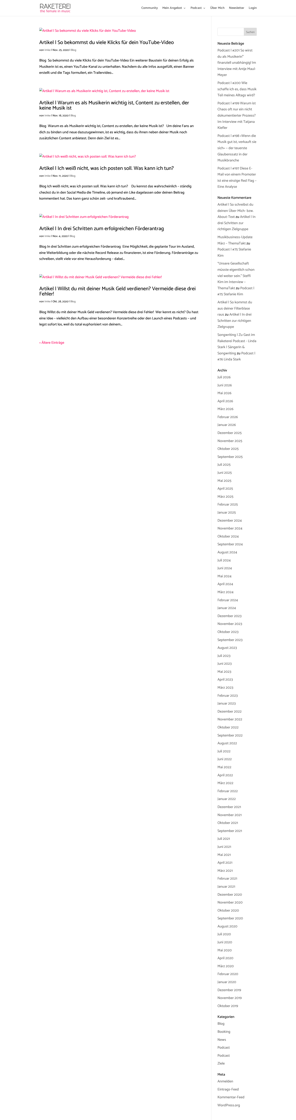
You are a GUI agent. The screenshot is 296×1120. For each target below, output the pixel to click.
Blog (73, 50)
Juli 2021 (223, 839)
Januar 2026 (226, 425)
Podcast (196, 9)
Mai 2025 (224, 481)
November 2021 (229, 815)
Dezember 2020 (229, 895)
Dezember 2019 (229, 990)
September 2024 (230, 544)
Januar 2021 (226, 887)
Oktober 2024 (228, 536)
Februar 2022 (227, 791)
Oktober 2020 (228, 911)
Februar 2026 (227, 417)
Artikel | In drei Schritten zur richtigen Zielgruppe (236, 223)
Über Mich (217, 9)
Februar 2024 (227, 600)
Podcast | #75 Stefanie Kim (235, 291)
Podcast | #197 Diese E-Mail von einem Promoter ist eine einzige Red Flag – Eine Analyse (237, 177)
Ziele (221, 1064)
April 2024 (225, 584)
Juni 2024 (224, 568)
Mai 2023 (224, 672)
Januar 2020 (226, 982)
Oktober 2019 (227, 1006)
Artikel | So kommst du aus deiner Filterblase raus (234, 308)
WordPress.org (228, 1105)
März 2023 (225, 688)
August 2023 (227, 648)
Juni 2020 (224, 942)
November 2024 (229, 528)
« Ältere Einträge (51, 343)
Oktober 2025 (228, 449)
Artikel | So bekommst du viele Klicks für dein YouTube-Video (106, 42)
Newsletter (236, 9)
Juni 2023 (224, 664)
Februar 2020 (227, 974)
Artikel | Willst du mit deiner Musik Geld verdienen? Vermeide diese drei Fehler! (117, 291)
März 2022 (225, 783)
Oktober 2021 (227, 823)
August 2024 (227, 552)
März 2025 (225, 497)
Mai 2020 (224, 950)
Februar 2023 (227, 696)
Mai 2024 (224, 576)
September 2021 (229, 831)
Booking (223, 1032)
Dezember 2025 (229, 433)
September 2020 (230, 918)
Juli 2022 (224, 751)
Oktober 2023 (227, 632)
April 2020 (225, 958)
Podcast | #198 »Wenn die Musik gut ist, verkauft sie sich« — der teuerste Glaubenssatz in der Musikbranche (236, 148)
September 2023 (229, 640)
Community (149, 9)
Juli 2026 (224, 377)
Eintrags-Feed (228, 1089)
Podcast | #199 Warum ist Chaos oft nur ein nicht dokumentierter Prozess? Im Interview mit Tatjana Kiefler (236, 115)
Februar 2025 (227, 505)
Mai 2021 (224, 855)
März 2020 (225, 966)
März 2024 (225, 592)
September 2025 (230, 457)
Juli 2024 (224, 560)
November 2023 (229, 624)
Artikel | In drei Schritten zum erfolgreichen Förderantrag (101, 228)
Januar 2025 (226, 513)
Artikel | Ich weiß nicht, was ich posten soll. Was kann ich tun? (106, 168)
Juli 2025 (224, 465)
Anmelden (225, 1081)
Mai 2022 (224, 767)
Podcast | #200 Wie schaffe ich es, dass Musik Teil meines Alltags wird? (237, 89)
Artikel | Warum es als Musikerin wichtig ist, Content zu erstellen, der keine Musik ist (114, 105)
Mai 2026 (224, 393)
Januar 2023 (226, 704)
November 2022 (229, 719)
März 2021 (225, 871)
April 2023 (225, 680)
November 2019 (229, 998)
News (221, 1040)
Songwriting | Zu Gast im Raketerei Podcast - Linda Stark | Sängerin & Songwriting (236, 344)
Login (253, 9)
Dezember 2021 (229, 807)
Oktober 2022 (228, 727)
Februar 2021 (227, 879)
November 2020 (230, 902)
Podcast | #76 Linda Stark (236, 356)
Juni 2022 (224, 759)
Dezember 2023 (229, 616)
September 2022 (230, 735)
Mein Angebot (172, 9)
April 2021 (224, 863)
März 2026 (225, 409)
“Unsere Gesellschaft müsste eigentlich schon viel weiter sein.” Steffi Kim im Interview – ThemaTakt (236, 276)
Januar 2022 (226, 799)
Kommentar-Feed (230, 1097)
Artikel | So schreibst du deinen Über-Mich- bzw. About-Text (235, 211)
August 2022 (227, 743)
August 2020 (227, 926)
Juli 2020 (224, 934)
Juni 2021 (224, 847)
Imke (48, 50)
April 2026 (225, 401)
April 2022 (225, 775)
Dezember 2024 (229, 521)
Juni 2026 (224, 385)
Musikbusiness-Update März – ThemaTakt (235, 240)
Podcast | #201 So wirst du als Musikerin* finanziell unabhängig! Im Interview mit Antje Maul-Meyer (236, 62)
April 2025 (225, 489)
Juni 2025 (224, 473)
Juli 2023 (223, 656)
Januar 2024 (226, 608)
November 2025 (229, 441)
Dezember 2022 (229, 712)
